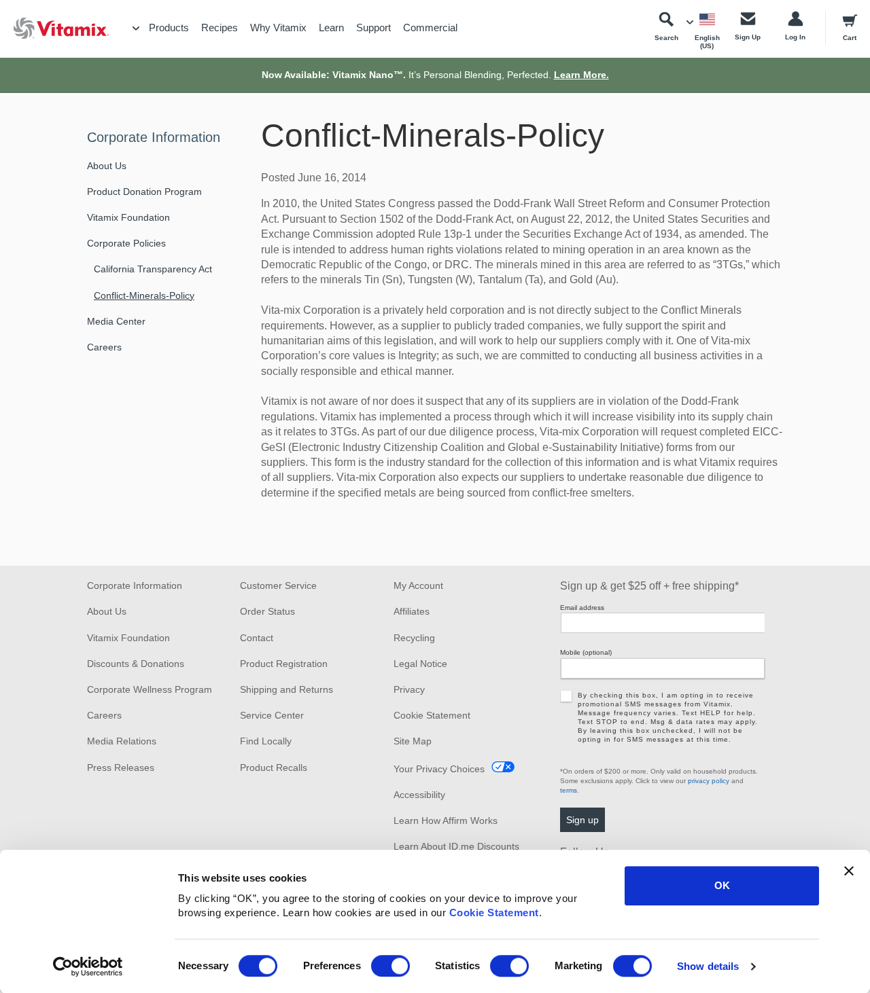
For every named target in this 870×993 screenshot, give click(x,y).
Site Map (413, 741)
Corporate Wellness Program (149, 689)
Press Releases (120, 767)
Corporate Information (153, 137)
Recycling (414, 637)
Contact (256, 637)
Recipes (219, 27)
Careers (104, 347)
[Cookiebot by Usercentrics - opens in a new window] (88, 966)
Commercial (430, 27)
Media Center (116, 321)
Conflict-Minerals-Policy (144, 295)
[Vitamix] (54, 28)
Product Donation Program (144, 191)
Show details (708, 966)
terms (568, 790)
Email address (582, 607)
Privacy (409, 689)
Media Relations (121, 741)
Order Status (267, 611)
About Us (106, 165)
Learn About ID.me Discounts (456, 846)
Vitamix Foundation (128, 217)
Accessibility (419, 794)
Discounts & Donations (135, 663)
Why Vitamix (278, 27)
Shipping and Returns (286, 689)
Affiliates (412, 611)
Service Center (272, 715)
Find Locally (266, 741)
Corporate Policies (126, 243)
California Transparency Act (153, 269)
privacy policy (708, 780)
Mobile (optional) (586, 652)
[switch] (390, 966)
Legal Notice (420, 663)
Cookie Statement (494, 912)
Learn (331, 27)
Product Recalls (273, 767)
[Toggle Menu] (135, 28)
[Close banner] (849, 870)
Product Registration (284, 663)
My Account (418, 585)
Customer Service (278, 585)
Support (373, 27)
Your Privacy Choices (439, 768)
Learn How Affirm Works (446, 820)
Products (169, 27)
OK (722, 885)
